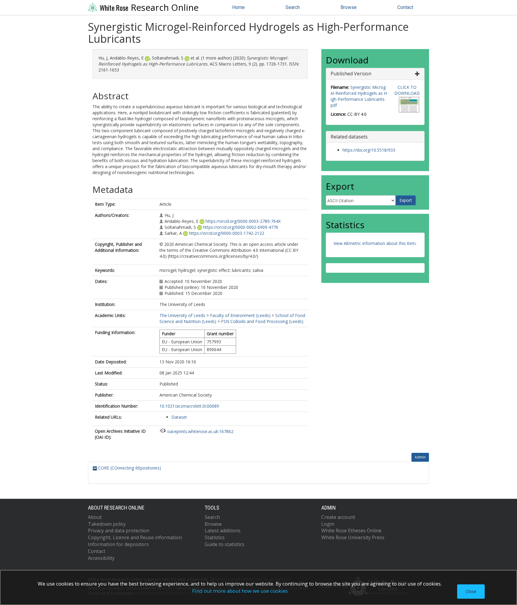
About (95, 517)
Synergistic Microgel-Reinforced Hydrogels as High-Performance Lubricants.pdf (359, 96)
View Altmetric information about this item (375, 243)
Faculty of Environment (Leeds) (240, 315)
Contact (405, 7)
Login (327, 524)
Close (471, 591)
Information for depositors (118, 544)
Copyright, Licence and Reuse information (135, 537)
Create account (338, 517)
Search (292, 7)
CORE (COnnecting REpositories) (129, 468)
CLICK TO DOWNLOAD (407, 90)
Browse (348, 7)
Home (238, 7)
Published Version (351, 73)
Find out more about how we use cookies (240, 590)
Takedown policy (107, 524)
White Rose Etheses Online (351, 530)
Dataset (179, 417)
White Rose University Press (352, 537)
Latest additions (223, 530)
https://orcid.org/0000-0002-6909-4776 (240, 227)
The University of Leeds (182, 315)
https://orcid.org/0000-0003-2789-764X (243, 221)
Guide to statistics (224, 544)
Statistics (215, 537)
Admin (420, 457)
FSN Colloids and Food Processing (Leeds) (262, 321)
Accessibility (101, 558)
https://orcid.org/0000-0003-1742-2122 (226, 233)
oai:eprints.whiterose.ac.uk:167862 (200, 431)
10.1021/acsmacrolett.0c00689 (189, 406)
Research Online (149, 7)
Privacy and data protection (118, 530)
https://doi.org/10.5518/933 (369, 150)
